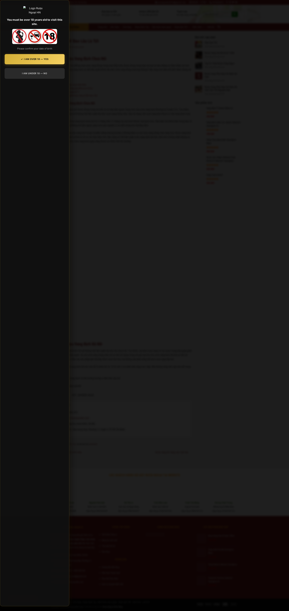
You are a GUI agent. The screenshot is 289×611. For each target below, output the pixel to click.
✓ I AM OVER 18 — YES (35, 59)
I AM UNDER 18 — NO (34, 73)
